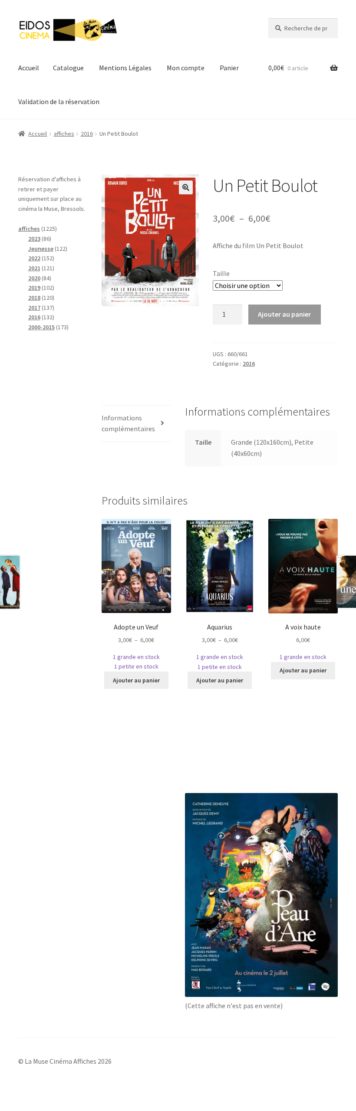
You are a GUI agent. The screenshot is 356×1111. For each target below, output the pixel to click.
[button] (186, 187)
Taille (221, 273)
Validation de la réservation (58, 101)
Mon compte (185, 67)
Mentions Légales (125, 67)
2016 (87, 134)
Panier (229, 67)
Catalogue (68, 67)
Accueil (28, 67)
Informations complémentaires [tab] (128, 423)
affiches (64, 134)
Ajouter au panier (284, 314)
